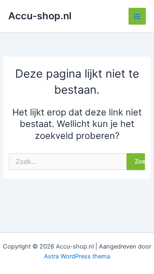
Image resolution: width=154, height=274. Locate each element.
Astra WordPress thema (77, 256)
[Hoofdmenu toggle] (137, 16)
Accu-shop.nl (39, 16)
